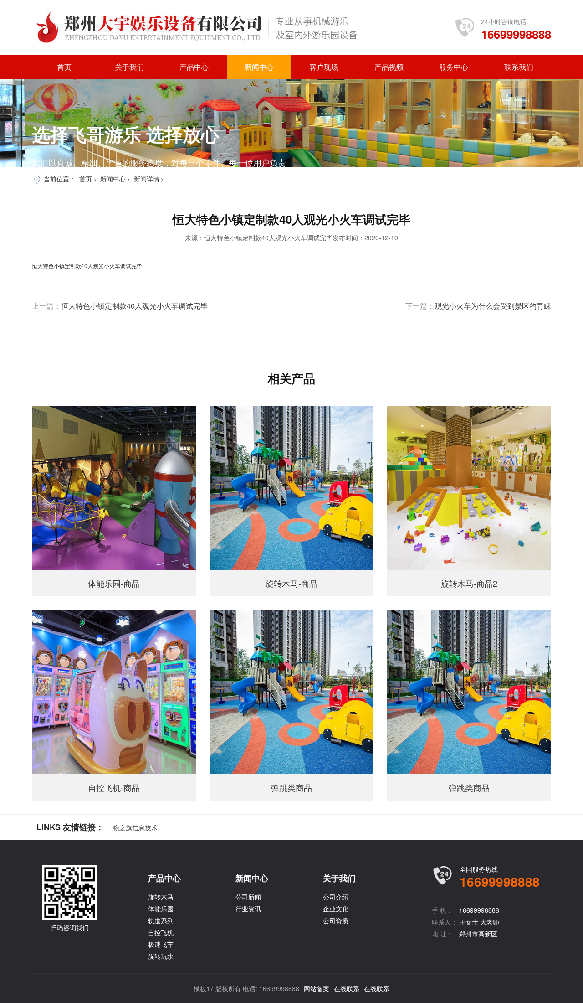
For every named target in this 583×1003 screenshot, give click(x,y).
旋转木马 (161, 896)
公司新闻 (248, 896)
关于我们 (129, 67)
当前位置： (60, 178)
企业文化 (335, 908)
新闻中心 (259, 67)
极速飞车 (161, 944)
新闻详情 (146, 178)
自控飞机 (161, 932)
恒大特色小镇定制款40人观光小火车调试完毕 (134, 306)
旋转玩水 (161, 956)
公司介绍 (335, 896)
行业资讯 (248, 908)
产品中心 (194, 67)
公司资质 (335, 920)
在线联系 (346, 988)
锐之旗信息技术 (135, 827)
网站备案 (316, 988)
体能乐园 (161, 908)
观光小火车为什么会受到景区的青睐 (493, 306)
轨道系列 (161, 920)
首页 (64, 67)
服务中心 (453, 67)
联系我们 (518, 67)
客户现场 (323, 67)
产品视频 (389, 67)
